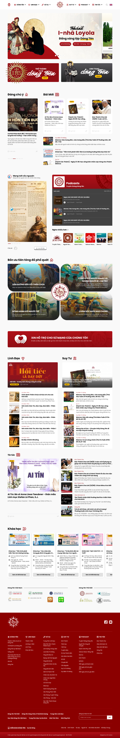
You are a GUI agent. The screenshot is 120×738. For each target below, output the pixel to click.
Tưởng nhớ (11, 652)
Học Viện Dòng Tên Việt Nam (17, 718)
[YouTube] (110, 622)
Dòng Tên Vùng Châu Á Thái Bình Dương (35, 714)
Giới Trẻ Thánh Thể (48, 672)
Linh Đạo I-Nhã (30, 644)
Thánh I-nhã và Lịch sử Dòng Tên (14, 641)
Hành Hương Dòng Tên (50, 689)
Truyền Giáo (64, 650)
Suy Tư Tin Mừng (65, 668)
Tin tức (11, 455)
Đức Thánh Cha (101, 641)
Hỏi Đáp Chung (105, 728)
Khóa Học (99, 653)
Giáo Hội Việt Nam (102, 647)
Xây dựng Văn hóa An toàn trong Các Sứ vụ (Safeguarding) (14, 656)
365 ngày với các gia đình (86, 672)
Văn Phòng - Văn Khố (49, 698)
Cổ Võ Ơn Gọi (47, 683)
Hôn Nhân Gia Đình (66, 656)
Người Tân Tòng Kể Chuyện (84, 645)
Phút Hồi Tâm (29, 650)
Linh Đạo (14, 358)
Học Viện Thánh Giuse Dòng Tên (49, 702)
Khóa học (14, 529)
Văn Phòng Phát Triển (49, 692)
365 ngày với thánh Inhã (86, 664)
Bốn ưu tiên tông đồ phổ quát (28, 260)
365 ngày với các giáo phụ (85, 668)
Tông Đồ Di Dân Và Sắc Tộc (50, 665)
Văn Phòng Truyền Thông (50, 695)
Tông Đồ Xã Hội (47, 661)
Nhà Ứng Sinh (65, 718)
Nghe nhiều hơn (59, 230)
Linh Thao (28, 647)
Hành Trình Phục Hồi (85, 649)
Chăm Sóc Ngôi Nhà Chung (49, 679)
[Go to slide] (55, 55)
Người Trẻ (84, 728)
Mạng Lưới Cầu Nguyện (50, 658)
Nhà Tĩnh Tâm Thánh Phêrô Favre (49, 645)
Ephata (81, 661)
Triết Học (63, 647)
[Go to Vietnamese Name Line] (15, 593)
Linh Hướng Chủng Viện (50, 649)
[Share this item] (37, 151)
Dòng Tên (10, 664)
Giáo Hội (63, 728)
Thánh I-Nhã (29, 641)
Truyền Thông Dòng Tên (86, 641)
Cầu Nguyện (65, 665)
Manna (81, 655)
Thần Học (64, 644)
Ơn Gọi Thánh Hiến (66, 653)
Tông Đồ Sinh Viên (48, 669)
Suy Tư (67, 358)
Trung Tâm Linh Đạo (49, 641)
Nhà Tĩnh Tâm (54, 718)
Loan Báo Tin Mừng (48, 652)
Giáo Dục (46, 686)
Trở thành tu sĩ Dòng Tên (15, 646)
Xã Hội (63, 659)
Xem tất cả (107, 191)
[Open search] (106, 4)
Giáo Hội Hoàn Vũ (102, 644)
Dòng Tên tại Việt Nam (14, 649)
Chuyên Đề (64, 662)
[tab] (9, 159)
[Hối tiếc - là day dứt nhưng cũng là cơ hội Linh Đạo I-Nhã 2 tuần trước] (33, 375)
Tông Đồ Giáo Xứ (48, 655)
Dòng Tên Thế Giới (14, 714)
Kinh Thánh (64, 641)
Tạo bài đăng (31, 728)
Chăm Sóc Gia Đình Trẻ (50, 675)
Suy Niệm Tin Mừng (66, 671)
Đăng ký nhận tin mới (85, 714)
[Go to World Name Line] (86, 593)
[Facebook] (106, 622)
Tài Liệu (78, 728)
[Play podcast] (65, 202)
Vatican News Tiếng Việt (86, 652)
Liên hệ (45, 77)
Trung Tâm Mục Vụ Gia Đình (38, 718)
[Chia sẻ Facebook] (16, 248)
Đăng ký (98, 76)
